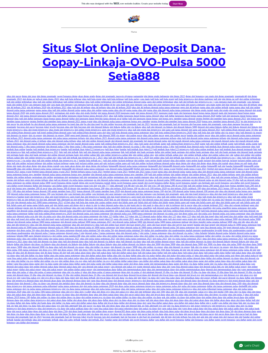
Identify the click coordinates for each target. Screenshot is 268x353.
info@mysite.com (134, 340)
